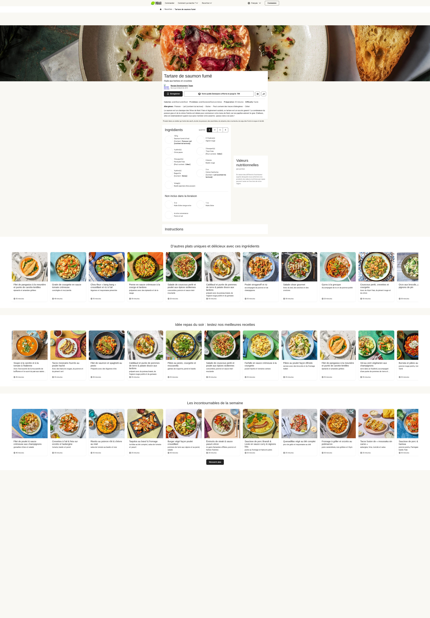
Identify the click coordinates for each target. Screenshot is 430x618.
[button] (255, 3)
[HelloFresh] (156, 3)
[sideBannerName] (251, 139)
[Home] (160, 9)
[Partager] (263, 94)
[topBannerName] (215, 19)
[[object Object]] (257, 94)
